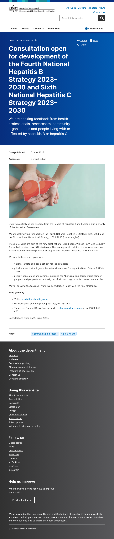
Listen (83, 40)
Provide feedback (21, 500)
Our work (39, 28)
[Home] (31, 8)
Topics (25, 28)
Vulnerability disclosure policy (24, 426)
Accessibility (15, 399)
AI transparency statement (22, 367)
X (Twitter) (14, 462)
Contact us (99, 12)
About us (71, 7)
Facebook (14, 454)
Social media (15, 418)
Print (95, 40)
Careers (82, 7)
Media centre (15, 442)
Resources (54, 28)
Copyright (14, 403)
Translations (96, 28)
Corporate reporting (19, 363)
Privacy (12, 410)
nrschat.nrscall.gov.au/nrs (69, 308)
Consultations (16, 450)
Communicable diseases (45, 333)
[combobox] (79, 18)
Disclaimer (14, 406)
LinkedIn (13, 458)
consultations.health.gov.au (33, 299)
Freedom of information (21, 371)
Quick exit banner (18, 414)
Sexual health (68, 333)
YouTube (13, 466)
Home (14, 28)
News (102, 7)
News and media (28, 40)
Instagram (14, 469)
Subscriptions (16, 422)
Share (83, 44)
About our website (18, 395)
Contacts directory (19, 378)
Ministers (92, 7)
